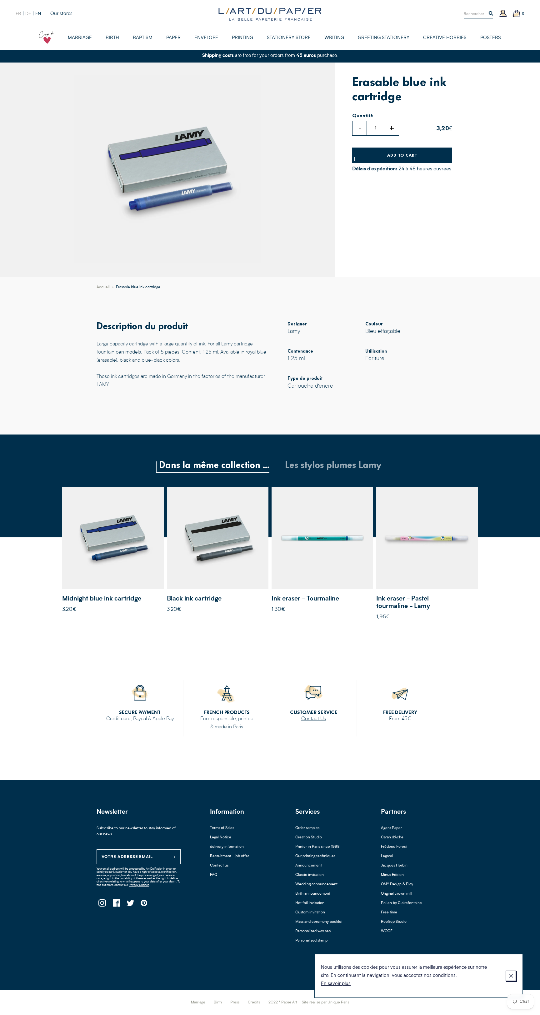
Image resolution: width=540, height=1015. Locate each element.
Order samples (307, 828)
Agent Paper (391, 828)
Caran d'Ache (392, 837)
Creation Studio (308, 837)
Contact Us (313, 718)
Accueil (103, 287)
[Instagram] (102, 904)
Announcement (308, 865)
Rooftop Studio (394, 922)
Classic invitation (309, 875)
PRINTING (242, 38)
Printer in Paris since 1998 (317, 847)
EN (38, 14)
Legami (387, 856)
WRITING (334, 38)
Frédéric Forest (394, 847)
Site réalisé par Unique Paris (325, 1002)
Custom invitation (310, 912)
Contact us (219, 865)
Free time (389, 912)
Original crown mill (396, 894)
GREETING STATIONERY (383, 38)
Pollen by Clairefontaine (401, 903)
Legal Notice (220, 837)
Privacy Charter (139, 885)
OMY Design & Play (397, 884)
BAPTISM (142, 38)
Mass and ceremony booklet (318, 922)
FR (18, 14)
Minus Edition (392, 875)
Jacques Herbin (394, 865)
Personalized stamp (311, 940)
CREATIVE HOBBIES (445, 38)
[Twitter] (130, 904)
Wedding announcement (316, 884)
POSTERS (490, 38)
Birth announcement (312, 894)
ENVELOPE (206, 38)
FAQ (213, 875)
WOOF (386, 931)
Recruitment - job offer (229, 856)
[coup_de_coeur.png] (46, 37)
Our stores (61, 14)
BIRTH (112, 38)
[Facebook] (116, 904)
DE (28, 14)
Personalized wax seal (313, 931)
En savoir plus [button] (336, 984)
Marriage (198, 1002)
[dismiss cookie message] (511, 976)
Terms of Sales (222, 828)
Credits (254, 1002)
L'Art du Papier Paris (270, 14)
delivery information (227, 847)
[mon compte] (503, 14)
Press (234, 1002)
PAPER (173, 38)
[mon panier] (517, 14)
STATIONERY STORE (289, 38)
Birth (218, 1002)
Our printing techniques (315, 856)
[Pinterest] (144, 904)
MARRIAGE (80, 38)
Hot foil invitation (309, 903)
